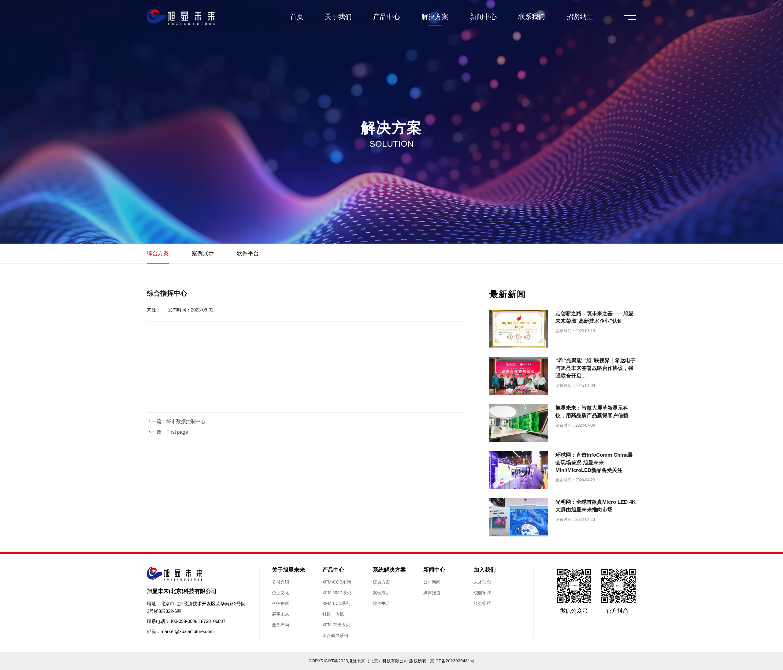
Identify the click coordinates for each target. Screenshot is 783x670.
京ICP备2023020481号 (452, 660)
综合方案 (381, 582)
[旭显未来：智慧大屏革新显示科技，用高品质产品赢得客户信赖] (518, 423)
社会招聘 (482, 603)
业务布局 (280, 624)
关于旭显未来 (288, 570)
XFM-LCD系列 (336, 603)
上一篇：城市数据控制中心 (176, 421)
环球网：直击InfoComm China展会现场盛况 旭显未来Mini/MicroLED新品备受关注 (594, 462)
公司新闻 (431, 582)
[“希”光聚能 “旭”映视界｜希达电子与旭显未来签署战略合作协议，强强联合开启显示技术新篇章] (518, 376)
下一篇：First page (167, 432)
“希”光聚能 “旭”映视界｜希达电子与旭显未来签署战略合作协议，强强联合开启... (595, 368)
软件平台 (381, 603)
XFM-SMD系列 (336, 592)
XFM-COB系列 (336, 582)
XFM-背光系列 (336, 624)
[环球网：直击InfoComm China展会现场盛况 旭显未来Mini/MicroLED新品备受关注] (518, 470)
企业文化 (280, 592)
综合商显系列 (335, 635)
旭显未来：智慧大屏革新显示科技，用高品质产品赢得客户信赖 (591, 411)
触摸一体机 (333, 614)
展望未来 (280, 614)
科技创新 (280, 603)
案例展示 (381, 592)
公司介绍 (280, 582)
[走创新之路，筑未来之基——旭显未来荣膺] (518, 329)
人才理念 (482, 582)
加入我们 (485, 570)
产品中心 (333, 570)
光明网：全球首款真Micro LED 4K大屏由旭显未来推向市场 (595, 506)
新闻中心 (434, 570)
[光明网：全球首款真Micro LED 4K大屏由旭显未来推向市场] (518, 517)
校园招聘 (482, 592)
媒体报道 (431, 592)
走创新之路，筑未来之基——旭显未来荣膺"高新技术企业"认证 (594, 317)
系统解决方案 (389, 570)
